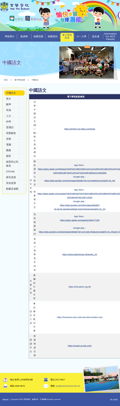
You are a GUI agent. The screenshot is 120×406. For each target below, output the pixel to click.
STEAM (10, 171)
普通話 (9, 127)
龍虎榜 (24, 36)
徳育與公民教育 (12, 163)
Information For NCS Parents (110, 36)
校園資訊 (53, 36)
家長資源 (11, 177)
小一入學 (81, 36)
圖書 (8, 150)
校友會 (95, 36)
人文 (8, 115)
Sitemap (5, 399)
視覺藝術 (11, 133)
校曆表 (19, 19)
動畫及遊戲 (12, 188)
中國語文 (11, 93)
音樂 (8, 138)
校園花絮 (38, 36)
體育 (8, 156)
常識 (8, 110)
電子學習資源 (67, 36)
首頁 (6, 80)
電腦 (8, 144)
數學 (8, 104)
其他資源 (11, 183)
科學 (8, 121)
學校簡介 (10, 36)
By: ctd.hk (114, 399)
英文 (8, 98)
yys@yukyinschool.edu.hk (67, 386)
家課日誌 (36, 19)
